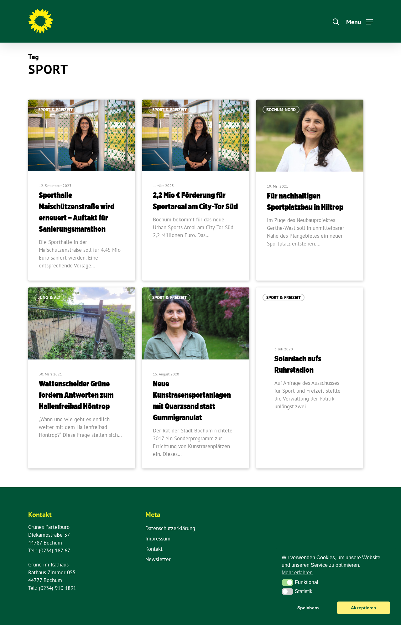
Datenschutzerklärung (170, 528)
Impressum (157, 538)
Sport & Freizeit (55, 109)
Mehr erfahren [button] (297, 572)
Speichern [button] (308, 607)
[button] (287, 582)
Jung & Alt (49, 297)
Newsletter (158, 559)
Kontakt (154, 548)
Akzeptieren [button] (363, 607)
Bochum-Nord (281, 109)
